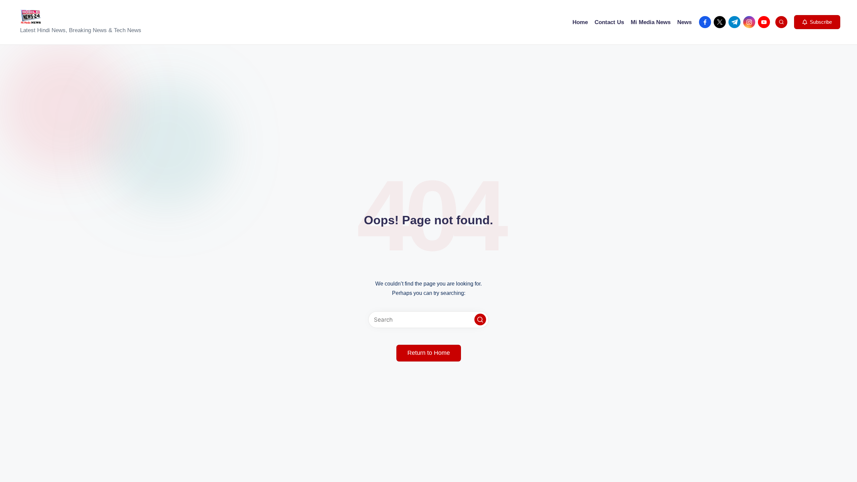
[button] (817, 22)
